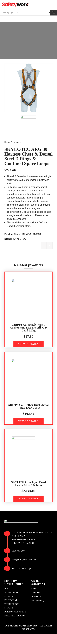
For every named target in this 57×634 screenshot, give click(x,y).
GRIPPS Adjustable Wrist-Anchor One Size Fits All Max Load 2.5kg (28, 327)
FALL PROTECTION (15, 615)
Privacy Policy (37, 600)
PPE (6, 588)
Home (33, 588)
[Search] (53, 12)
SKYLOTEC (19, 239)
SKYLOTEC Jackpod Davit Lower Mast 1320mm (28, 483)
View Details (28, 344)
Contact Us (36, 596)
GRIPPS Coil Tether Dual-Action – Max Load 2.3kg (28, 406)
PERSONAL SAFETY (15, 611)
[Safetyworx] (15, 4)
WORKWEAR (11, 592)
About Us (35, 592)
